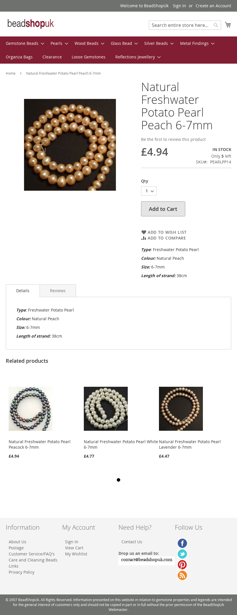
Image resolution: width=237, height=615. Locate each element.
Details (22, 290)
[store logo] (30, 23)
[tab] (23, 290)
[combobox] (185, 25)
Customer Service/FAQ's (32, 554)
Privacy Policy (21, 572)
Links (13, 566)
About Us (17, 541)
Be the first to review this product (173, 139)
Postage (16, 547)
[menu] (118, 50)
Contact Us (131, 541)
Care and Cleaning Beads (33, 560)
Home (11, 73)
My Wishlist (76, 554)
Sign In (179, 5)
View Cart (74, 547)
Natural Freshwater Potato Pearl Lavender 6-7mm (190, 444)
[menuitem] (23, 43)
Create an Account (213, 5)
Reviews (58, 290)
